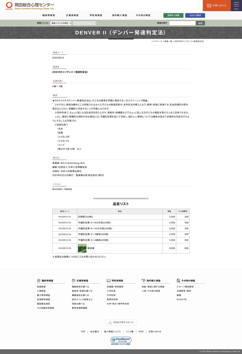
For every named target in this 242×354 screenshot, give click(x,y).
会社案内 (94, 332)
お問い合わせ (155, 332)
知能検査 (68, 189)
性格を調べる (78, 304)
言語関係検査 (43, 299)
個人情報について (112, 332)
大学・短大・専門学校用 (118, 304)
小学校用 (111, 291)
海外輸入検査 (153, 280)
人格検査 (41, 291)
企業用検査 (82, 280)
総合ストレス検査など (82, 299)
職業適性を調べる (80, 295)
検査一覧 (168, 41)
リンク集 (130, 332)
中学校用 (111, 295)
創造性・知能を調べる (82, 291)
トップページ (157, 41)
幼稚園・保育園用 (115, 287)
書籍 (179, 295)
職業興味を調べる (80, 287)
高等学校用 (112, 299)
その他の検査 (188, 280)
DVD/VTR (182, 299)
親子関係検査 (43, 295)
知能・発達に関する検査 (153, 287)
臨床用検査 (57, 189)
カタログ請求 (195, 15)
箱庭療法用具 (43, 304)
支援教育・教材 (184, 291)
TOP (83, 332)
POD (141, 332)
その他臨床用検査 (45, 308)
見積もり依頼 (173, 15)
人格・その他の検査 (151, 291)
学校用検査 (117, 280)
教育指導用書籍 (79, 308)
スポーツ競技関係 (185, 287)
